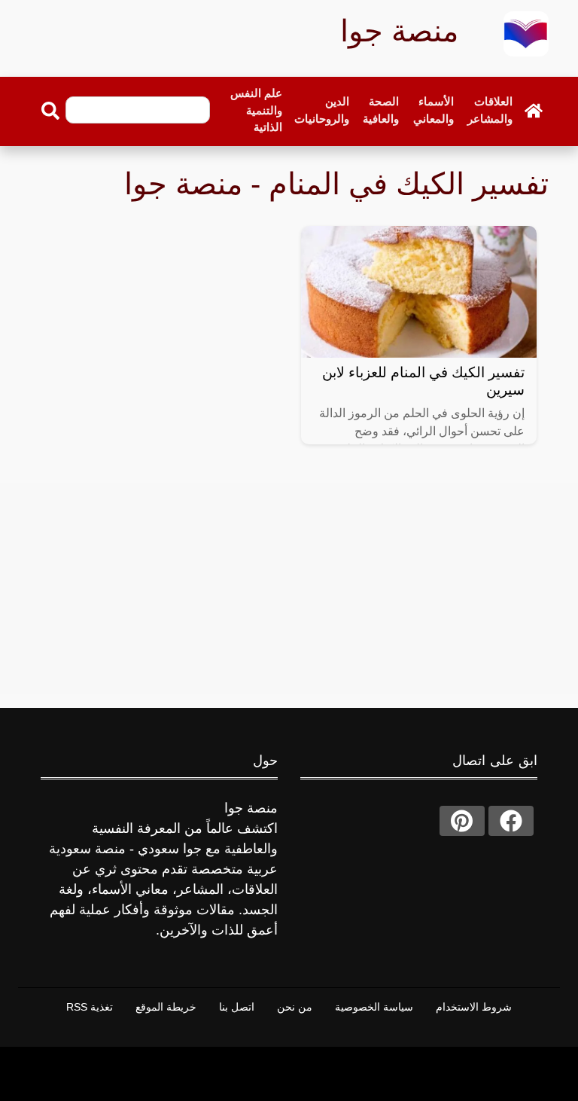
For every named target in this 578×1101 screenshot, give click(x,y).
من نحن (294, 1007)
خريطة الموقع (165, 1007)
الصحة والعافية (381, 110)
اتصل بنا (236, 1007)
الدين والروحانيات (321, 110)
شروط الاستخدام (474, 1007)
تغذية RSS (89, 1007)
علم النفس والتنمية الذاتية (256, 110)
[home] (534, 111)
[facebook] (511, 821)
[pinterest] (462, 821)
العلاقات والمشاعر (490, 110)
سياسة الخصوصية (374, 1007)
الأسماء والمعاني (433, 110)
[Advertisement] (289, 588)
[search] (50, 110)
